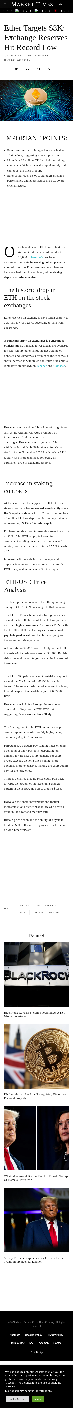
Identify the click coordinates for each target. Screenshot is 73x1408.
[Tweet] (16, 69)
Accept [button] (38, 1398)
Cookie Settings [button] (17, 1398)
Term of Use (18, 1343)
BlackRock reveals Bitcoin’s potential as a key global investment (34, 1014)
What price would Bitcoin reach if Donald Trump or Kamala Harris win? (36, 1178)
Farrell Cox (14, 56)
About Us (15, 1335)
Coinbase (59, 365)
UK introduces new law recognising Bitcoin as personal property (35, 1096)
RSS (31, 1343)
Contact (57, 1343)
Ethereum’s (36, 257)
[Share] (6, 69)
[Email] (38, 69)
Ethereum (38, 912)
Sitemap (44, 1343)
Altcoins (26, 905)
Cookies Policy (33, 1335)
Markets (54, 912)
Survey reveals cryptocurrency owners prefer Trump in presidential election (33, 1259)
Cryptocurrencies (38, 56)
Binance (42, 365)
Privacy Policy (55, 1335)
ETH (23, 912)
